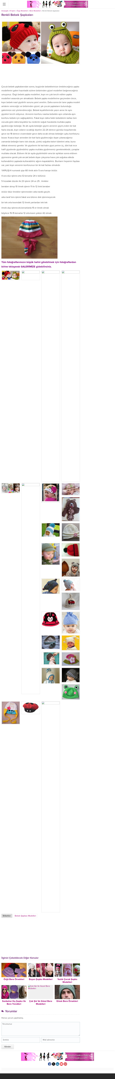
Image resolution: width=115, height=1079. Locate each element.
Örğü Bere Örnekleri (14, 979)
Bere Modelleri (35, 11)
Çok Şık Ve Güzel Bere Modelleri (40, 1002)
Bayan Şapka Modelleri (40, 979)
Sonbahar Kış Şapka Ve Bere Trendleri (14, 1002)
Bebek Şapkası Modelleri (25, 916)
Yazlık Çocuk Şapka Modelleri (67, 980)
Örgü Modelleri (22, 11)
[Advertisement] (40, 75)
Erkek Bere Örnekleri (67, 1001)
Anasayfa (4, 11)
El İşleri (12, 11)
